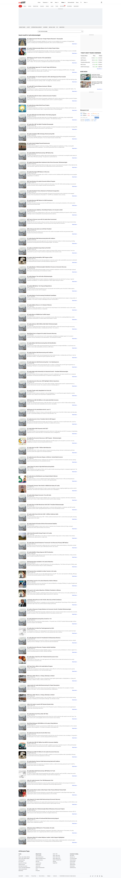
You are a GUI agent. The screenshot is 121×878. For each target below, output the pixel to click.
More (85, 2)
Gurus (77, 2)
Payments (45, 2)
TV (81, 2)
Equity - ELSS (55, 853)
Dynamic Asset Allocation (40, 867)
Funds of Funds (38, 863)
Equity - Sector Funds (56, 856)
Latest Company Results (23, 869)
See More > (99, 68)
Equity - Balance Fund (56, 858)
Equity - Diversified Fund (57, 859)
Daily (22, 858)
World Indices (72, 866)
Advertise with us (73, 867)
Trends (56, 6)
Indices (25, 6)
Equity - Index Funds (56, 855)
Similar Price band (22, 864)
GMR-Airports (83, 60)
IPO (57, 27)
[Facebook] (95, 876)
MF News (54, 861)
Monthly (28, 858)
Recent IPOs (21, 863)
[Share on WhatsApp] (90, 876)
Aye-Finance (83, 57)
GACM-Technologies (85, 66)
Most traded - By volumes (23, 866)
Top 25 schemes (38, 855)
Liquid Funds (38, 866)
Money (63, 2)
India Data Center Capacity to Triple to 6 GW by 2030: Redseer (97, 76)
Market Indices (72, 863)
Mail (51, 2)
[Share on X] (92, 876)
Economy (45, 27)
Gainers (47, 6)
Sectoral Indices (72, 864)
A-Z (19, 855)
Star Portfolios (62, 6)
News (56, 2)
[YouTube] (99, 876)
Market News (22, 27)
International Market (36, 27)
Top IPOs (21, 861)
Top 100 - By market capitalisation (24, 867)
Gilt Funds (37, 861)
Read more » (74, 43)
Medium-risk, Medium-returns (41, 858)
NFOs (37, 869)
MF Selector (38, 870)
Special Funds (38, 864)
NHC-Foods (83, 64)
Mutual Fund (52, 27)
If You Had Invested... (73, 858)
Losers (52, 6)
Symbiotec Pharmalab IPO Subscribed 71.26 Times (97, 83)
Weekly (25, 858)
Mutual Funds (35, 6)
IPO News (24, 863)
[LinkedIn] (101, 876)
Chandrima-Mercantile (85, 62)
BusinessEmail (71, 2)
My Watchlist (76, 6)
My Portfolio (69, 6)
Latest (28, 27)
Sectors (29, 6)
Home (39, 2)
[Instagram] (97, 876)
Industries (61, 27)
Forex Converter (72, 861)
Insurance (42, 6)
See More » (99, 89)
